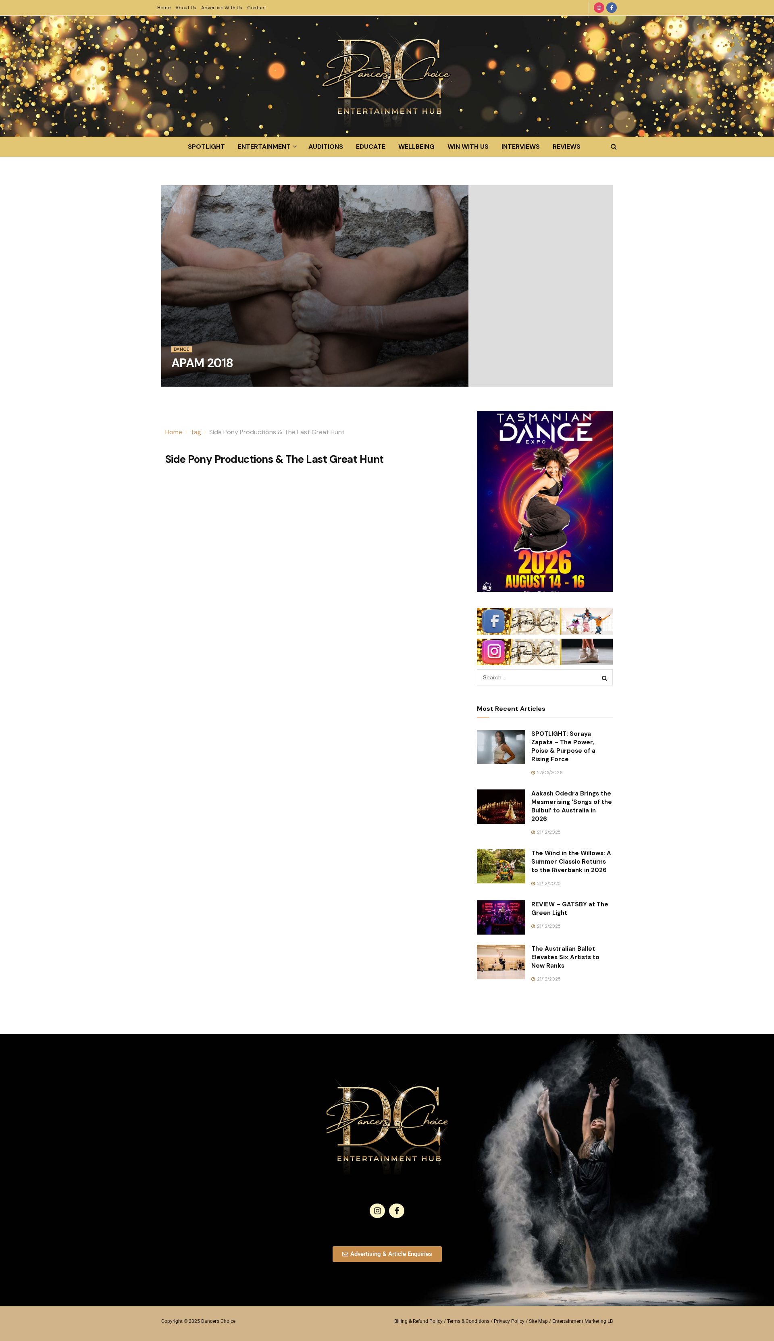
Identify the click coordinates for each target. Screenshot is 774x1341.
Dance (181, 349)
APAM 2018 (202, 363)
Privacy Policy (509, 1321)
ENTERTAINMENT (264, 146)
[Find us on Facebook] (611, 7)
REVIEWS (566, 146)
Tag (195, 432)
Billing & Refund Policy (418, 1321)
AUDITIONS (325, 146)
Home (164, 7)
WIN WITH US (468, 146)
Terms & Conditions (468, 1321)
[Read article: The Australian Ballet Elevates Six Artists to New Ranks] (501, 962)
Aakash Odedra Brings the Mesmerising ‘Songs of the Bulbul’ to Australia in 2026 (571, 806)
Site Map (538, 1321)
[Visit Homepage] (387, 76)
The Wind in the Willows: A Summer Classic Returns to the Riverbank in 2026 (571, 861)
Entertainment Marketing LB (582, 1321)
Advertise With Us (221, 7)
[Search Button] (614, 147)
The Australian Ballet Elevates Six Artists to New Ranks (565, 957)
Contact (256, 7)
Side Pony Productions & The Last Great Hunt (277, 432)
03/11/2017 (186, 382)
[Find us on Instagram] (599, 7)
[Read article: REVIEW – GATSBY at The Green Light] (501, 917)
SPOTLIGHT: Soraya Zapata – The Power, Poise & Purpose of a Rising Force (563, 746)
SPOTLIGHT (206, 146)
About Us (185, 7)
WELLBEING (416, 146)
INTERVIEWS (520, 146)
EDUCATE (370, 146)
